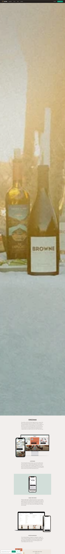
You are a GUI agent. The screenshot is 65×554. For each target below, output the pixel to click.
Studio (14, 1)
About (18, 1)
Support (21, 1)
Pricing (55, 1)
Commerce (10, 1)
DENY (17, 551)
